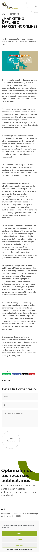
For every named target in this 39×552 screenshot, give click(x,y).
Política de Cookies (12, 549)
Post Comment (11, 439)
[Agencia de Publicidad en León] (12, 5)
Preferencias (19, 545)
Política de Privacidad (25, 549)
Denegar (19, 539)
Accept (19, 533)
